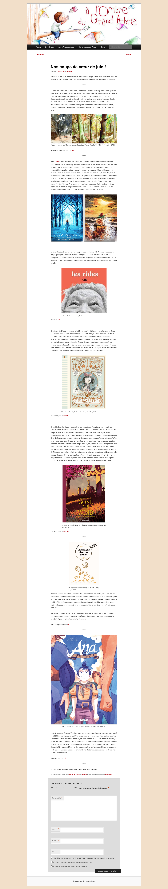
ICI (59, 319)
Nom (55, 829)
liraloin (69, 71)
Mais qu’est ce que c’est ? (67, 47)
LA (65, 758)
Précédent (40, 54)
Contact (103, 47)
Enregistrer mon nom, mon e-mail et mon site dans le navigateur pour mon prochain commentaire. (84, 858)
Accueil (38, 47)
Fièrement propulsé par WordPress (84, 881)
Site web (55, 852)
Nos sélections (50, 47)
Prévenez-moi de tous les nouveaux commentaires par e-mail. (72, 862)
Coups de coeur (74, 775)
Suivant (129, 54)
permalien (108, 775)
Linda (57, 161)
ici (73, 150)
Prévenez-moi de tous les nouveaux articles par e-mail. (70, 866)
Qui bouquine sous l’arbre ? (88, 47)
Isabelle (66, 415)
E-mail (55, 840)
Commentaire (57, 798)
